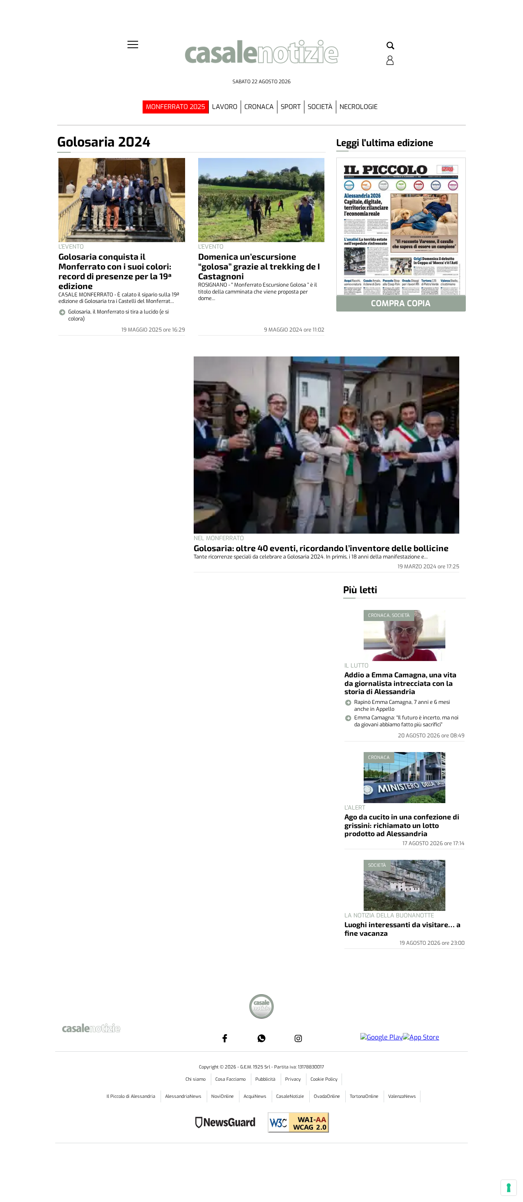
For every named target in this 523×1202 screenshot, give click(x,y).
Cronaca (259, 106)
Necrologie (359, 106)
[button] (390, 46)
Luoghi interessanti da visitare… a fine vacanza (402, 928)
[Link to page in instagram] (298, 1165)
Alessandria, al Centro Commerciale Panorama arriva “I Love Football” (399, 1009)
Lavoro (224, 106)
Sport (291, 106)
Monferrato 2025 (175, 106)
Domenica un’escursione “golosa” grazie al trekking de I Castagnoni (259, 266)
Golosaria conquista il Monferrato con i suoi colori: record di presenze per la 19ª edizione (115, 271)
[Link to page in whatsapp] (261, 1165)
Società (320, 106)
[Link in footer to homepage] (261, 1135)
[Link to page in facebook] (225, 1165)
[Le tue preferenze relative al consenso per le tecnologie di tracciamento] (508, 1187)
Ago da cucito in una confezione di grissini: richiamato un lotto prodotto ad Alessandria (401, 825)
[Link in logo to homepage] (261, 57)
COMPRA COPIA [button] (401, 303)
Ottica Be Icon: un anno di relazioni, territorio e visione (404, 1061)
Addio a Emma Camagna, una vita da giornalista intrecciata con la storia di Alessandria (400, 683)
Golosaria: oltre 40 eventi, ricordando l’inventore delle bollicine (321, 548)
